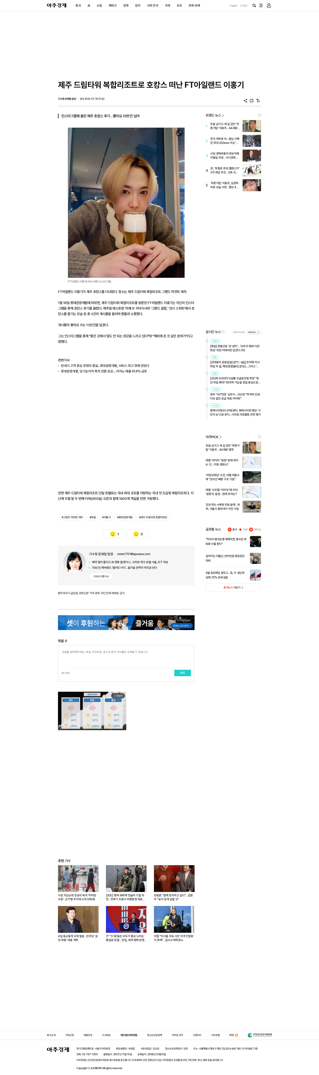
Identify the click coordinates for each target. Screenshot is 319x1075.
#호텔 (93, 517)
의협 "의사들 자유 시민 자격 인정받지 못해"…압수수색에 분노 (173, 938)
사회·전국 (152, 5)
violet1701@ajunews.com (133, 554)
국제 (167, 5)
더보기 (223, 588)
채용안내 (88, 1035)
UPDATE (252, 332)
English (233, 5)
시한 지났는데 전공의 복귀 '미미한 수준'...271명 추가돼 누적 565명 (77, 897)
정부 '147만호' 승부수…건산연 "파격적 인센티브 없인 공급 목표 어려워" (235, 396)
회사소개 (51, 1035)
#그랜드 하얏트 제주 (72, 517)
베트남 (257, 529)
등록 (182, 673)
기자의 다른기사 (101, 576)
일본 (245, 529)
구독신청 (69, 1035)
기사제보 (106, 1035)
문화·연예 (194, 5)
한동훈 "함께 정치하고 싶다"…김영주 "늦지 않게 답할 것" (173, 897)
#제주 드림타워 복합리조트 (153, 517)
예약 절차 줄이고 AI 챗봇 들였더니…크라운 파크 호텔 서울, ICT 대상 (130, 562)
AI (89, 5)
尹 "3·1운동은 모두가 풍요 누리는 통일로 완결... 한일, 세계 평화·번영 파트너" (125, 938)
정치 (137, 5)
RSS (231, 1035)
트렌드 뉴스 (213, 115)
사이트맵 (215, 1035)
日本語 (243, 5)
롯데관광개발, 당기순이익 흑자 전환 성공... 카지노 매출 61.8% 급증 (104, 371)
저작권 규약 (177, 1035)
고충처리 (197, 1035)
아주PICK (212, 437)
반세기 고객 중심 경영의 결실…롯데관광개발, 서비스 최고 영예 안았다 (105, 366)
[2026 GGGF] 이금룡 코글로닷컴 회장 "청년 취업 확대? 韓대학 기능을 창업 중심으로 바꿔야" (234, 381)
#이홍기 (106, 517)
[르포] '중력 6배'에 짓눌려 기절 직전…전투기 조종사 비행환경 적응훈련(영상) (125, 897)
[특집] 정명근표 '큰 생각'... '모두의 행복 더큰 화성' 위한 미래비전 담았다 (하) (234, 348)
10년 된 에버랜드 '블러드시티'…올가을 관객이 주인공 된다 (124, 567)
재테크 (113, 5)
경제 (125, 5)
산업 (99, 5)
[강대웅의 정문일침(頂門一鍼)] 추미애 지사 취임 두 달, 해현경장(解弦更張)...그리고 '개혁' (235, 364)
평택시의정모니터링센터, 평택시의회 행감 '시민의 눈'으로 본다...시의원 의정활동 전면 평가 (235, 412)
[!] (259, 115)
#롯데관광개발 (125, 517)
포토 (179, 5)
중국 (78, 5)
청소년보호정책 (154, 1035)
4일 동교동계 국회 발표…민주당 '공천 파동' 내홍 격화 (78, 938)
